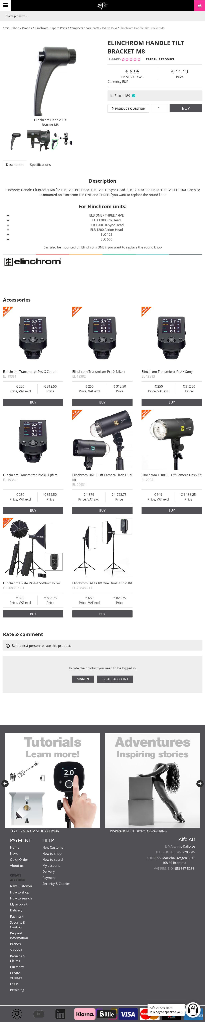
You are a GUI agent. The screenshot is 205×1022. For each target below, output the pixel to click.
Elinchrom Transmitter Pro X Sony (167, 371)
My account (18, 904)
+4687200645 (185, 852)
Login (14, 984)
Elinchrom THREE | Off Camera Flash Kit (172, 475)
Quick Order (19, 859)
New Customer (21, 886)
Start (6, 28)
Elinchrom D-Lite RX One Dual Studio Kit (102, 583)
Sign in (83, 679)
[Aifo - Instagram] (16, 1014)
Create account (114, 679)
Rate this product (160, 59)
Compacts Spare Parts (84, 28)
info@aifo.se (186, 846)
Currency (17, 967)
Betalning (17, 990)
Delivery (16, 910)
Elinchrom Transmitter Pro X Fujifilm (30, 475)
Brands (27, 28)
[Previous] (5, 783)
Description (15, 164)
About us (17, 865)
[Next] (200, 783)
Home (14, 847)
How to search (21, 898)
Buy (186, 108)
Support (16, 950)
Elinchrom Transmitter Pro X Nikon (98, 371)
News (14, 853)
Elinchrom (41, 28)
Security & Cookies (56, 884)
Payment (16, 916)
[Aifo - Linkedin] (59, 1014)
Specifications (40, 164)
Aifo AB (187, 839)
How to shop (19, 892)
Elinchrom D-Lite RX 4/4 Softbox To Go (31, 583)
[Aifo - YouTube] (37, 1014)
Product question (130, 109)
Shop (15, 28)
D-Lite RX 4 (109, 28)
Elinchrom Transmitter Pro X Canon (29, 371)
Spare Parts (59, 28)
